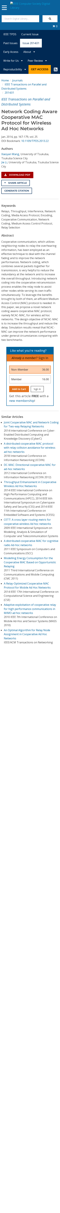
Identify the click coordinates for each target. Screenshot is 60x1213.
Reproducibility (13, 69)
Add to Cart (19, 389)
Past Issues (10, 43)
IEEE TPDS (9, 34)
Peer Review (36, 61)
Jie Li (4, 162)
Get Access (39, 69)
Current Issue (29, 34)
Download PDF (19, 174)
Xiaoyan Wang (10, 154)
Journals (17, 80)
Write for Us (11, 61)
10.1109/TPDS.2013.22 (35, 141)
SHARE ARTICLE (17, 182)
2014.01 (9, 92)
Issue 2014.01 (30, 43)
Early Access (10, 52)
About (27, 52)
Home (5, 80)
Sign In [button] (43, 358)
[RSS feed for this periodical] (55, 69)
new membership (21, 401)
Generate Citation (16, 190)
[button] (55, 26)
